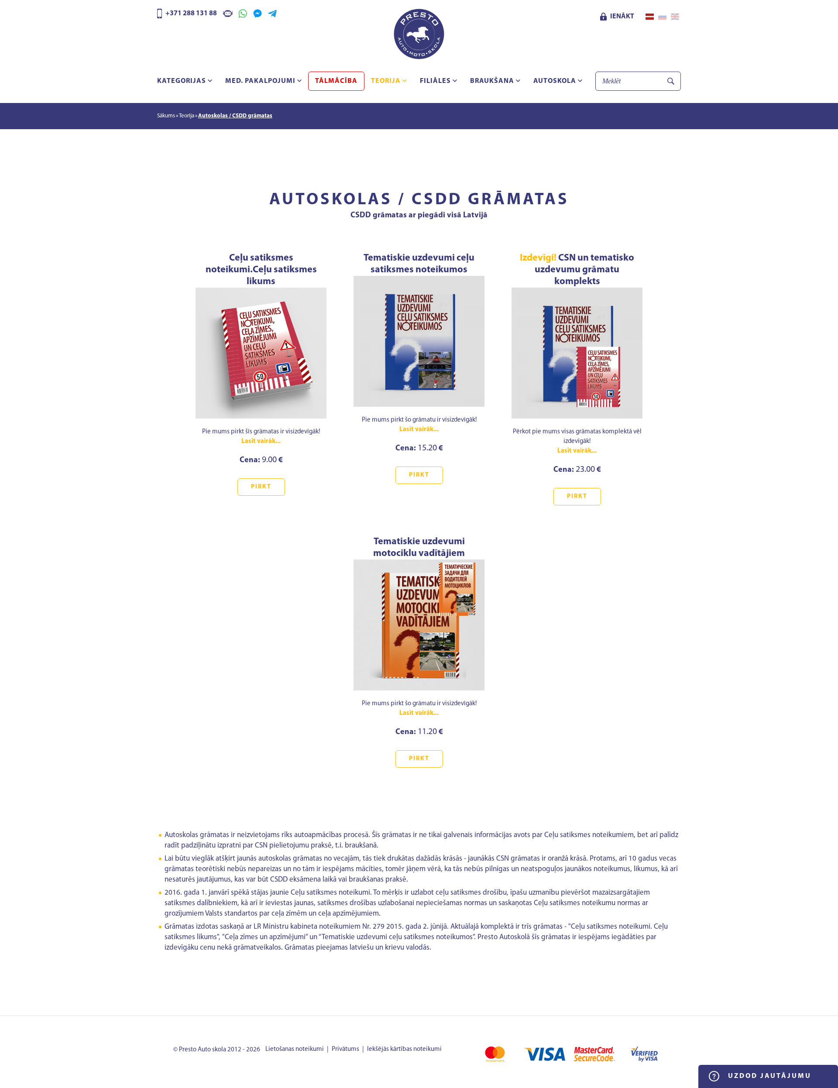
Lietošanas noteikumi (294, 1049)
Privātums (345, 1049)
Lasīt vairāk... (261, 441)
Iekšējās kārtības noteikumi (404, 1049)
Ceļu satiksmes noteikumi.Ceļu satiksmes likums (261, 270)
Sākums (166, 116)
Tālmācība (336, 81)
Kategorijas (182, 81)
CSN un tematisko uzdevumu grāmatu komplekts (577, 270)
